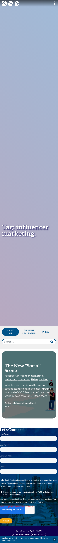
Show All (10, 331)
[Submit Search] (51, 342)
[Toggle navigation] (54, 3)
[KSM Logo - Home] (17, 3)
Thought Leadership (29, 331)
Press (45, 332)
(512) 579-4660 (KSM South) (29, 534)
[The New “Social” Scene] (29, 384)
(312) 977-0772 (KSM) (29, 531)
